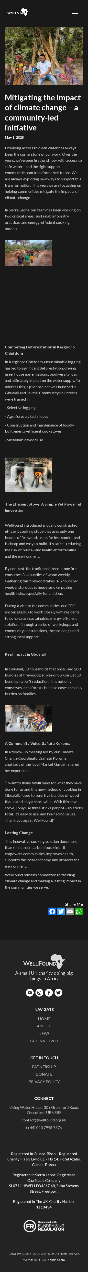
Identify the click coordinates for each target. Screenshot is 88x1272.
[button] (72, 12)
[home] (16, 12)
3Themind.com (54, 1260)
